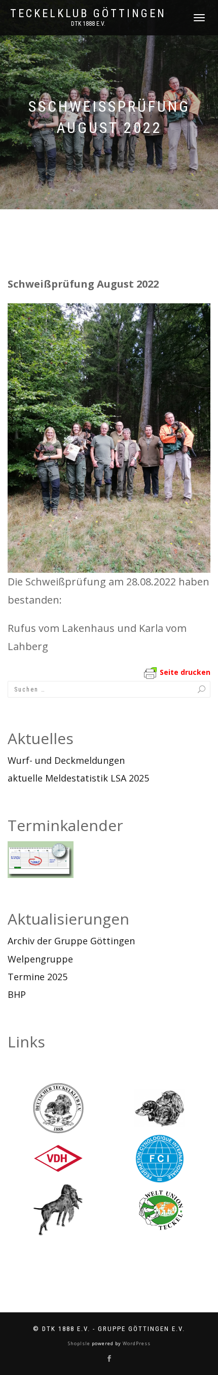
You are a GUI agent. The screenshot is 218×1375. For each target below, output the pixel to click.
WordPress (136, 1343)
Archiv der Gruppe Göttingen (71, 941)
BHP (17, 994)
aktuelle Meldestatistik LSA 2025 (78, 778)
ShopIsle (80, 1343)
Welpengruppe (40, 959)
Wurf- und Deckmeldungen (66, 760)
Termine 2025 (37, 977)
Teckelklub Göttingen (88, 14)
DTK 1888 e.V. (88, 23)
